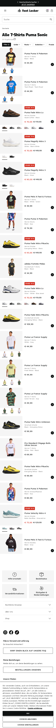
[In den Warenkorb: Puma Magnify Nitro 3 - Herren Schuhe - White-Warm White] (52, 150)
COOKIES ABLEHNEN (28, 719)
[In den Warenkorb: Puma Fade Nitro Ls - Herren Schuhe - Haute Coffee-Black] (52, 121)
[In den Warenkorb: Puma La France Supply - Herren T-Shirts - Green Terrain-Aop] (52, 404)
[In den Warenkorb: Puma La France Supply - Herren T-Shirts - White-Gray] (52, 348)
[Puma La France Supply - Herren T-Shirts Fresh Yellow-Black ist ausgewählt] (4, 383)
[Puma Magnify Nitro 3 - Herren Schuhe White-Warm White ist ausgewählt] (4, 157)
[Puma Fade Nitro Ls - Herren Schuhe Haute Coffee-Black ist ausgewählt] (4, 128)
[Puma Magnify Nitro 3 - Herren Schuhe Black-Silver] (12, 157)
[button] (14, 39)
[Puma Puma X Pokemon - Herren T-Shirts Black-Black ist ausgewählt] (4, 71)
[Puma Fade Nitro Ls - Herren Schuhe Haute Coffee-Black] (33, 304)
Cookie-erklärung (35, 708)
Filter (6, 44)
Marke (26, 45)
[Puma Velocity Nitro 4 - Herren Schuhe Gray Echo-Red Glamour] (12, 529)
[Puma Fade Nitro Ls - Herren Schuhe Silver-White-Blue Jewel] (33, 128)
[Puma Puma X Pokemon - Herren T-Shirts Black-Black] (12, 99)
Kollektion (39, 45)
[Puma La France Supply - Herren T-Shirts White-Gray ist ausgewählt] (4, 354)
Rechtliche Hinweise (13, 605)
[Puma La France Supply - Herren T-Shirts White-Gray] (12, 383)
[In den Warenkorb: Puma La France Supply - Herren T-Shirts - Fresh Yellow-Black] (52, 376)
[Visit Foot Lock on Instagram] (5, 632)
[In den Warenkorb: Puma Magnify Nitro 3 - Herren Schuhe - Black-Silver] (52, 179)
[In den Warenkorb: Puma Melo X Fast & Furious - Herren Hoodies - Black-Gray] (52, 550)
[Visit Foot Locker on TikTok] (17, 632)
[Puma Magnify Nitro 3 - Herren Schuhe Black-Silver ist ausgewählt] (4, 186)
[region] (28, 3)
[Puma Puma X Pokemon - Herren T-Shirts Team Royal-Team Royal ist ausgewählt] (4, 99)
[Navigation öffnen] (5, 10)
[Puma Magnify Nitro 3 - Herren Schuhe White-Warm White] (12, 186)
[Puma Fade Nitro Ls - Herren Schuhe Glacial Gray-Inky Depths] (41, 128)
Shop (7, 618)
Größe (16, 45)
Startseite (5, 28)
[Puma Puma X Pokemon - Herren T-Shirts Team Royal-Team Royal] (12, 71)
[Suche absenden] (51, 19)
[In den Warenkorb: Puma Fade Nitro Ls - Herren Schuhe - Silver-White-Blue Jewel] (52, 297)
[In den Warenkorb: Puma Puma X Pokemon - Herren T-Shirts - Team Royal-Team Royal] (52, 92)
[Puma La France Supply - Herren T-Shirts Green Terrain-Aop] (19, 354)
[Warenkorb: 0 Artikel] (52, 10)
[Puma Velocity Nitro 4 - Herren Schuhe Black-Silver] (19, 529)
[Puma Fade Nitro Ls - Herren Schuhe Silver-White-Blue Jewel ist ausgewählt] (4, 304)
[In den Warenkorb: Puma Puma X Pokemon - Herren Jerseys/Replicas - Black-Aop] (52, 499)
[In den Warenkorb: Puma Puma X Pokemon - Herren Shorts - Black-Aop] (52, 229)
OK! (28, 713)
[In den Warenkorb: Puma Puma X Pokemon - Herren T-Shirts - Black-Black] (52, 64)
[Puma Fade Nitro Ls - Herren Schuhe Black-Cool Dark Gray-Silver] (12, 128)
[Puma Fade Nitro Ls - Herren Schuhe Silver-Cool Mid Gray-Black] (19, 128)
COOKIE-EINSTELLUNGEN (28, 725)
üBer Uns (9, 612)
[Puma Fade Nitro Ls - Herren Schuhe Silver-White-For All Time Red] (26, 128)
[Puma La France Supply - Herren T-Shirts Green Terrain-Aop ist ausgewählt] (4, 411)
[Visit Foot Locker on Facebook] (11, 632)
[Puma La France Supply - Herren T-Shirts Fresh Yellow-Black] (12, 354)
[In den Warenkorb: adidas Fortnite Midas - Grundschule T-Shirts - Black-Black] (52, 274)
